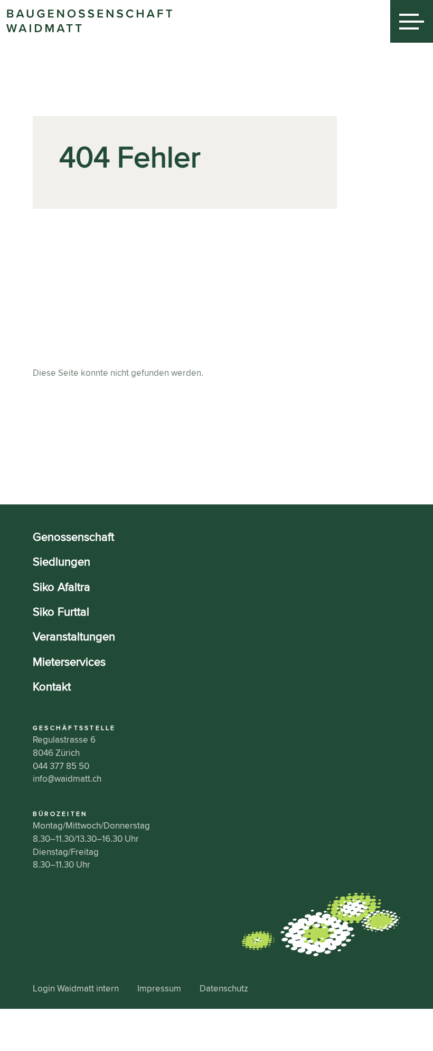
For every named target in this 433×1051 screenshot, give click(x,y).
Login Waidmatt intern (76, 988)
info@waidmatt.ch (67, 778)
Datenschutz (224, 988)
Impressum (159, 988)
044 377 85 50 (61, 766)
